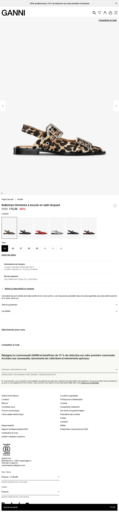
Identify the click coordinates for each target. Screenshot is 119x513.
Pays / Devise (6, 472)
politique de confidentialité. (90, 383)
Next (116, 105)
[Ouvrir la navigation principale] (116, 12)
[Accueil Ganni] (13, 13)
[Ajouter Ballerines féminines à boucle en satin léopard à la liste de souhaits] (115, 206)
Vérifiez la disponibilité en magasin (19, 288)
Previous (2, 105)
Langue (4, 487)
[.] (59, 3)
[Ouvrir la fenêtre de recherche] (94, 12)
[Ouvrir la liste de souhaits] (99, 12)
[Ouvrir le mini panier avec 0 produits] (110, 12)
